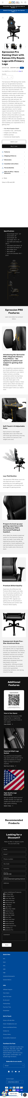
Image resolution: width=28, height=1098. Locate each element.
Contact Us (6, 1031)
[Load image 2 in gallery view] (14, 46)
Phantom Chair (9, 911)
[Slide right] (25, 47)
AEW (4, 969)
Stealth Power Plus (10, 925)
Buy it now (14, 146)
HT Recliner (8, 904)
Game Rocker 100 (10, 902)
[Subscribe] (23, 1066)
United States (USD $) (13, 1082)
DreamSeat (6, 1010)
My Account (6, 1000)
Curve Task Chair (10, 898)
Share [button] (5, 178)
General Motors (7, 979)
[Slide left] (2, 47)
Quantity (4, 74)
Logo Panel (8, 906)
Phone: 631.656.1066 (8, 1020)
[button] (2, 2)
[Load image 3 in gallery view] (20, 46)
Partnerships (6, 1003)
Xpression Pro (9, 930)
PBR (4, 972)
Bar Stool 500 (9, 894)
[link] (14, 269)
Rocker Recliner (9, 913)
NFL (4, 958)
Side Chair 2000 (9, 915)
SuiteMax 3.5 (8, 927)
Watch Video (7, 806)
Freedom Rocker (9, 900)
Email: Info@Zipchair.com (10, 1024)
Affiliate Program (7, 989)
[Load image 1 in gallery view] (7, 46)
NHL (4, 965)
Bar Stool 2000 (9, 896)
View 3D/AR (7, 724)
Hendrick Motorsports (9, 976)
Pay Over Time (7, 1007)
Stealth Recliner (9, 923)
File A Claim (6, 993)
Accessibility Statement (9, 1038)
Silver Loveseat (9, 921)
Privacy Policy (7, 1034)
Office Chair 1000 (10, 909)
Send (6, 945)
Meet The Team (7, 996)
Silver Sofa (8, 917)
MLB (4, 962)
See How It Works (9, 766)
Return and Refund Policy (10, 1027)
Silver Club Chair (10, 919)
